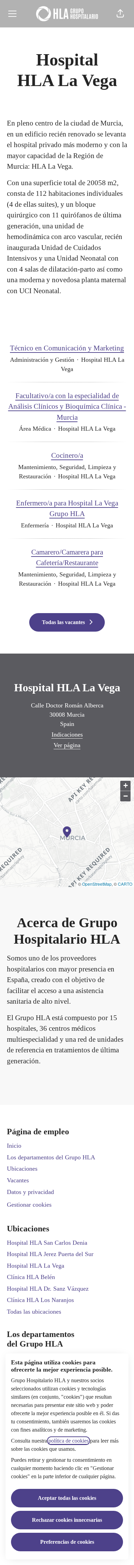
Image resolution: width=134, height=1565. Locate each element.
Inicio (14, 1145)
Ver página (67, 745)
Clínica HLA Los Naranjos (40, 1300)
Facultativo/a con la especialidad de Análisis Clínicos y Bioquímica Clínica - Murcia (67, 406)
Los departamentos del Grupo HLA (51, 1157)
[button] (120, 13)
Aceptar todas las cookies (67, 1498)
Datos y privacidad (30, 1191)
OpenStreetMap (97, 884)
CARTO (125, 884)
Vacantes (18, 1180)
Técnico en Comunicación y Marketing (67, 348)
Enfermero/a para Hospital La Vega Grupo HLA (67, 508)
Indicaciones (67, 734)
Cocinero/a (67, 455)
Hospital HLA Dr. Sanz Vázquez (48, 1288)
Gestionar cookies (29, 1204)
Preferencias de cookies (67, 1542)
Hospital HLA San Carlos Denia (47, 1242)
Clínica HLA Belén (31, 1277)
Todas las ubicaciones (34, 1311)
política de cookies (68, 1441)
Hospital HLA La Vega (35, 1265)
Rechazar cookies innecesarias (67, 1520)
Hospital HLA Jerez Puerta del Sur (50, 1254)
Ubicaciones (22, 1168)
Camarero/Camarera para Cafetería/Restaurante (67, 557)
